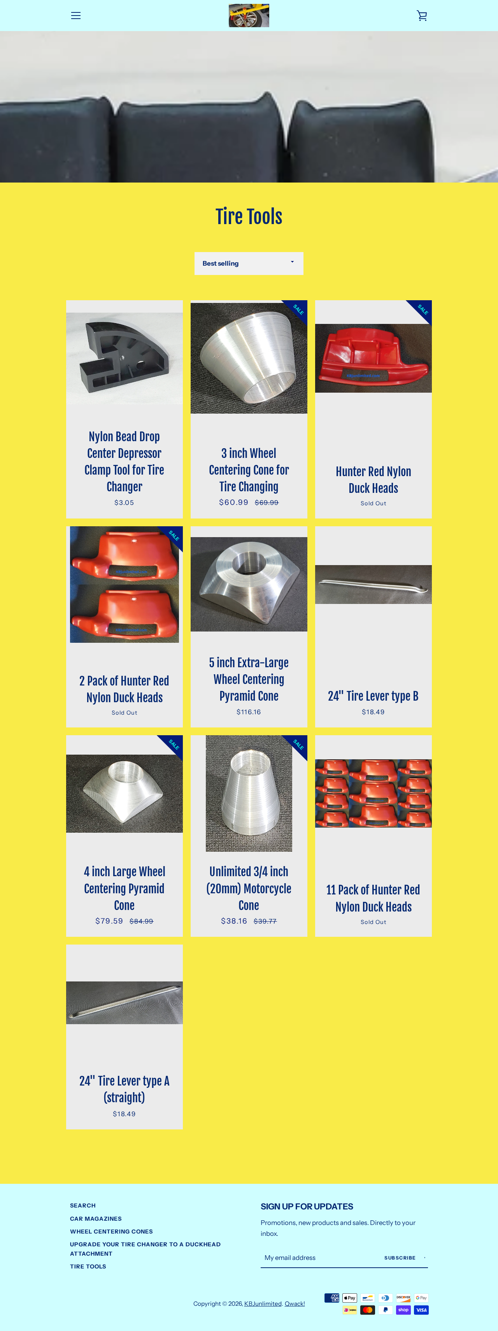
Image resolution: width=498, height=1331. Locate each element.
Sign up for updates (307, 1206)
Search (83, 1205)
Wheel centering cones (111, 1231)
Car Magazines (96, 1218)
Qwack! (295, 1303)
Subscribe (400, 1258)
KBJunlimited (263, 1303)
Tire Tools (88, 1266)
